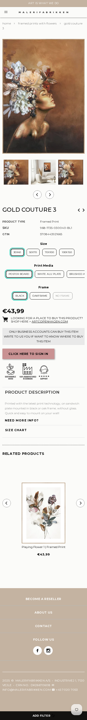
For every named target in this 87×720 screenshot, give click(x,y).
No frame (63, 295)
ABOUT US (43, 612)
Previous (79, 210)
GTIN (5, 234)
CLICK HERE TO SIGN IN (28, 354)
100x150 (67, 252)
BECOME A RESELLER (43, 599)
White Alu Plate (49, 274)
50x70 (33, 252)
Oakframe (39, 295)
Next (5, 4)
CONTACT (43, 626)
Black (19, 295)
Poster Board (19, 274)
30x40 (17, 252)
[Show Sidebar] (43, 715)
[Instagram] (48, 650)
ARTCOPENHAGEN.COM (50, 321)
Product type (13, 221)
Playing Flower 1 (43, 547)
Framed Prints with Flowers (37, 23)
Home (6, 23)
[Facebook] (37, 650)
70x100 (49, 252)
